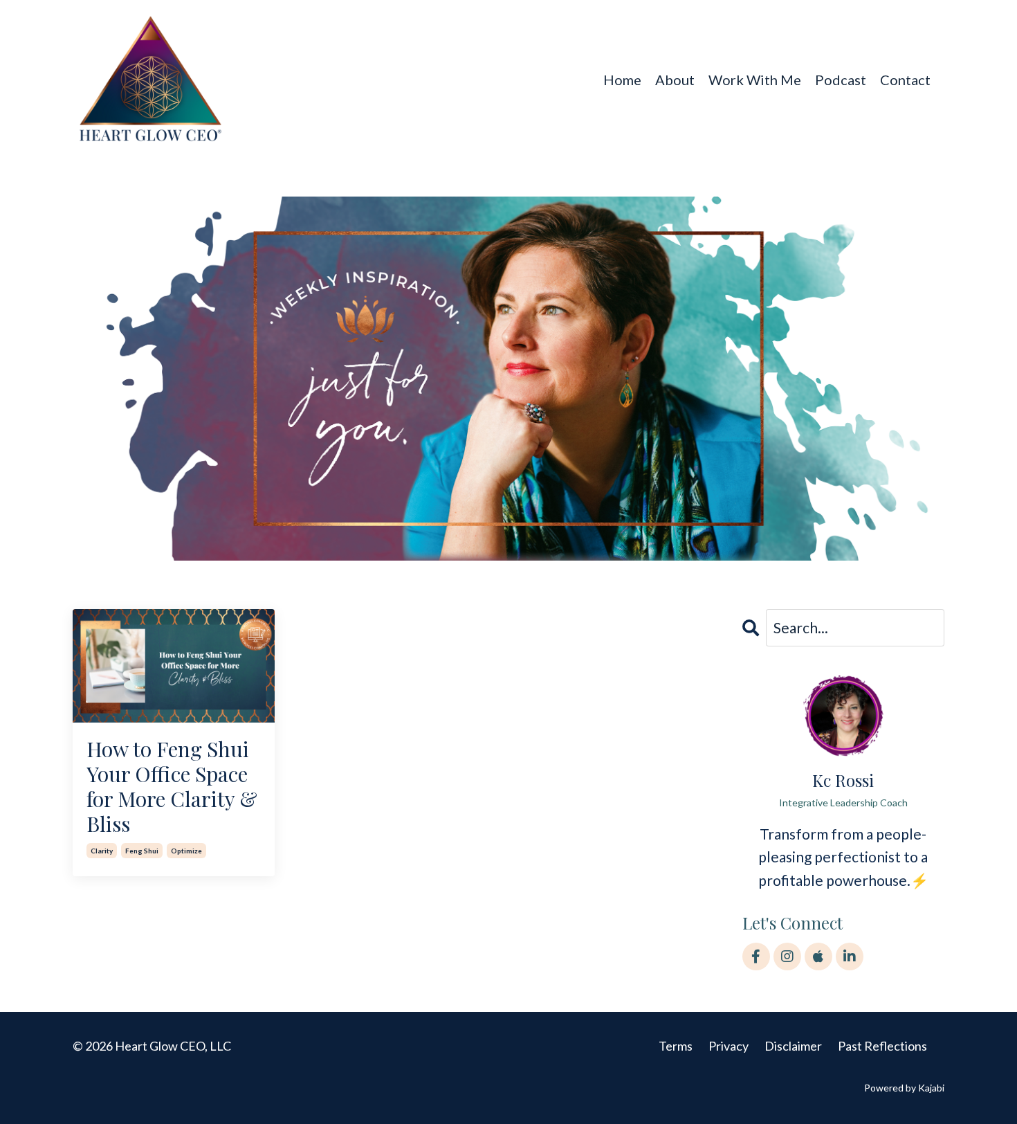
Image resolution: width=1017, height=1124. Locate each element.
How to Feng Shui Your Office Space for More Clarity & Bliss (171, 786)
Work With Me (754, 79)
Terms (676, 1045)
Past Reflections (882, 1045)
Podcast (840, 79)
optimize (186, 850)
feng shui (141, 850)
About (675, 79)
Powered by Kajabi (904, 1088)
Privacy (728, 1045)
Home (622, 79)
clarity (102, 850)
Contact (905, 79)
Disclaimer (793, 1045)
